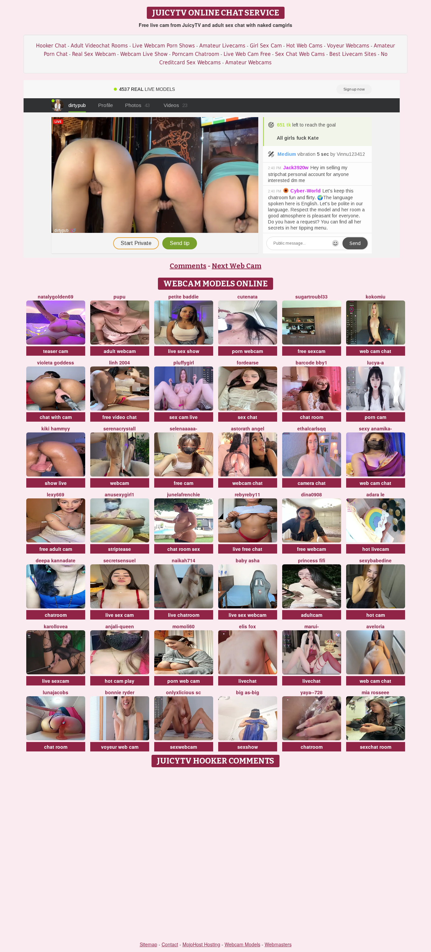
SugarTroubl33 (311, 296)
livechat (247, 680)
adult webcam (120, 351)
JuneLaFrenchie (183, 494)
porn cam (375, 417)
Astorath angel (247, 428)
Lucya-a (375, 362)
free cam (183, 483)
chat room (311, 417)
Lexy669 (55, 494)
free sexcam (311, 351)
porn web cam (183, 680)
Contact (170, 944)
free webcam (311, 548)
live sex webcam (247, 614)
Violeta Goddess (55, 362)
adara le (375, 494)
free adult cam (55, 548)
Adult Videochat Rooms (99, 45)
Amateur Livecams (222, 45)
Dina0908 (311, 494)
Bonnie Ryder (119, 692)
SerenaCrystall (119, 428)
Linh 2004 (119, 362)
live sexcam (55, 680)
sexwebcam (183, 746)
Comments (188, 266)
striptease (119, 548)
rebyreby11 (247, 494)
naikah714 (183, 560)
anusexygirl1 (119, 494)
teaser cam (55, 351)
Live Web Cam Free (247, 54)
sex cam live (183, 417)
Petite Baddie (183, 296)
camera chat (312, 483)
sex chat (247, 417)
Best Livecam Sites (352, 54)
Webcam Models (242, 944)
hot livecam (375, 548)
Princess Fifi (311, 560)
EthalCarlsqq (311, 428)
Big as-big (247, 692)
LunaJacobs (55, 692)
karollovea (56, 626)
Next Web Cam (236, 266)
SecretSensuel (119, 560)
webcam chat (247, 483)
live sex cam (119, 614)
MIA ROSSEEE (375, 692)
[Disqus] (215, 855)
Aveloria (375, 626)
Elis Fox (247, 626)
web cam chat (375, 351)
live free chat (247, 548)
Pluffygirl (183, 362)
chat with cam (56, 417)
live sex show (183, 351)
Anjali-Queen (119, 626)
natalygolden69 (55, 296)
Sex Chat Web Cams (300, 54)
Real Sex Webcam (94, 54)
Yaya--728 (311, 692)
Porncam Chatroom (195, 54)
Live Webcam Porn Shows (163, 45)
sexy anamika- (375, 428)
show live (56, 483)
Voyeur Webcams (348, 45)
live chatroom (183, 614)
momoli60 (183, 626)
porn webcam (247, 351)
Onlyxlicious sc (183, 692)
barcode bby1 (311, 362)
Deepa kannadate (55, 560)
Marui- (311, 626)
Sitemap (148, 944)
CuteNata (247, 296)
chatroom (56, 614)
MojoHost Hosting (201, 944)
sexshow (247, 746)
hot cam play (119, 680)
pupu (119, 296)
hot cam (375, 614)
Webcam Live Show (144, 54)
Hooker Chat (51, 45)
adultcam (311, 614)
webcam (119, 483)
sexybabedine (375, 560)
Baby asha (248, 560)
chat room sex (183, 548)
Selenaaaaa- (183, 428)
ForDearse (248, 362)
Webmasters (278, 944)
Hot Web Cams (304, 45)
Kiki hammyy (55, 428)
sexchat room (375, 746)
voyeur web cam (119, 746)
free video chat (119, 417)
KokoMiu (376, 296)
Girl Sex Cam (266, 45)
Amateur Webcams (248, 62)
